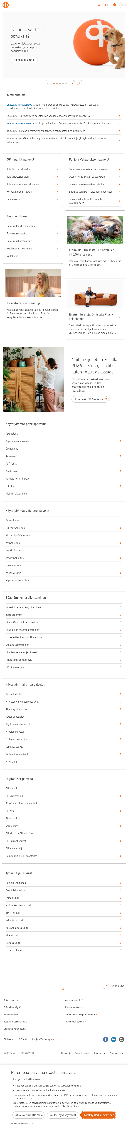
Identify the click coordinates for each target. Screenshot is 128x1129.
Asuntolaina (12, 433)
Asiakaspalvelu (11, 1000)
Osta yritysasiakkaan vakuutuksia (87, 176)
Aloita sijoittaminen (16, 709)
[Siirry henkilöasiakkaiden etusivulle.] (5, 5)
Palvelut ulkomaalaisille (19, 241)
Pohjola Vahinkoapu (16, 882)
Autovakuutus (13, 520)
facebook (105, 1039)
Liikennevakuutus (15, 528)
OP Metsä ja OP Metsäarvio (20, 833)
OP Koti (10, 811)
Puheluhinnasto (11, 1014)
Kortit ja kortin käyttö (17, 478)
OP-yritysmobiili (14, 796)
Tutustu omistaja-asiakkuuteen (23, 184)
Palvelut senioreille (17, 233)
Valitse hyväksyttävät (63, 1115)
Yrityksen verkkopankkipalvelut (22, 701)
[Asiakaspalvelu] (107, 5)
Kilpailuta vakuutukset (18, 580)
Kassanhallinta (13, 694)
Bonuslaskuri (13, 942)
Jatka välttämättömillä (28, 1115)
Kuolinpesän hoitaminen (20, 248)
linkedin (113, 1039)
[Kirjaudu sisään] (114, 5)
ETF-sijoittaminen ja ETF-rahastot (24, 637)
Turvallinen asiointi (74, 1021)
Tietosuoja (66, 1053)
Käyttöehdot (100, 1053)
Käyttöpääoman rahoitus (19, 724)
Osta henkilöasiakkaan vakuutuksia (88, 169)
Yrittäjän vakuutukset (17, 739)
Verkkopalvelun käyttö (15, 1028)
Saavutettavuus (82, 1053)
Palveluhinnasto (73, 1007)
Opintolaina (12, 448)
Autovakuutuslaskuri (17, 927)
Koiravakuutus (13, 572)
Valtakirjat (12, 256)
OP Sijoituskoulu (15, 667)
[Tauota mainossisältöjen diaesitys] (80, 83)
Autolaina (11, 456)
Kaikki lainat (12, 471)
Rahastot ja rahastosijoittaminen (23, 607)
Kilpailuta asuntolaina (17, 441)
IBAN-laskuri (13, 912)
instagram (121, 1039)
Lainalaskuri (13, 199)
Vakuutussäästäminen (17, 644)
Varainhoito (12, 826)
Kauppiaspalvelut (15, 716)
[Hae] (99, 5)
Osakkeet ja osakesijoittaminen (22, 629)
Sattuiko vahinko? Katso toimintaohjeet (90, 191)
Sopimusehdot (117, 1053)
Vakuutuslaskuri (14, 920)
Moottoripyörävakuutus (18, 535)
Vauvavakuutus (14, 565)
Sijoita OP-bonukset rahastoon (22, 622)
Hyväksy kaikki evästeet (98, 1115)
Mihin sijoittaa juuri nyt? (19, 659)
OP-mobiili (11, 788)
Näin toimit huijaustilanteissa (21, 856)
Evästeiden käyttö (12, 1007)
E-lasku (10, 486)
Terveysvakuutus (15, 558)
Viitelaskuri (12, 935)
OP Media (8, 1039)
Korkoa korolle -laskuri (19, 191)
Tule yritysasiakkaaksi (18, 176)
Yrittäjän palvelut (15, 731)
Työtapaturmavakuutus (18, 754)
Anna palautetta (73, 1000)
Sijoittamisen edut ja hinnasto (22, 652)
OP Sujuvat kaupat (16, 841)
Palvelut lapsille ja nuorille (21, 226)
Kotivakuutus (13, 543)
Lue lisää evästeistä (21, 1123)
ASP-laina (11, 463)
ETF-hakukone (14, 950)
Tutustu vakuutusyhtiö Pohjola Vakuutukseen (85, 201)
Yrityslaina (11, 761)
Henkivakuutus (14, 550)
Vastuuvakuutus (14, 746)
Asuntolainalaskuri (16, 890)
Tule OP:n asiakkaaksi (18, 169)
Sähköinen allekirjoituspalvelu (22, 803)
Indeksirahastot (14, 614)
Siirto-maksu (13, 818)
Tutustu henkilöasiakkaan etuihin (87, 184)
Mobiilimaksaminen (16, 493)
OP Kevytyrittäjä (14, 848)
